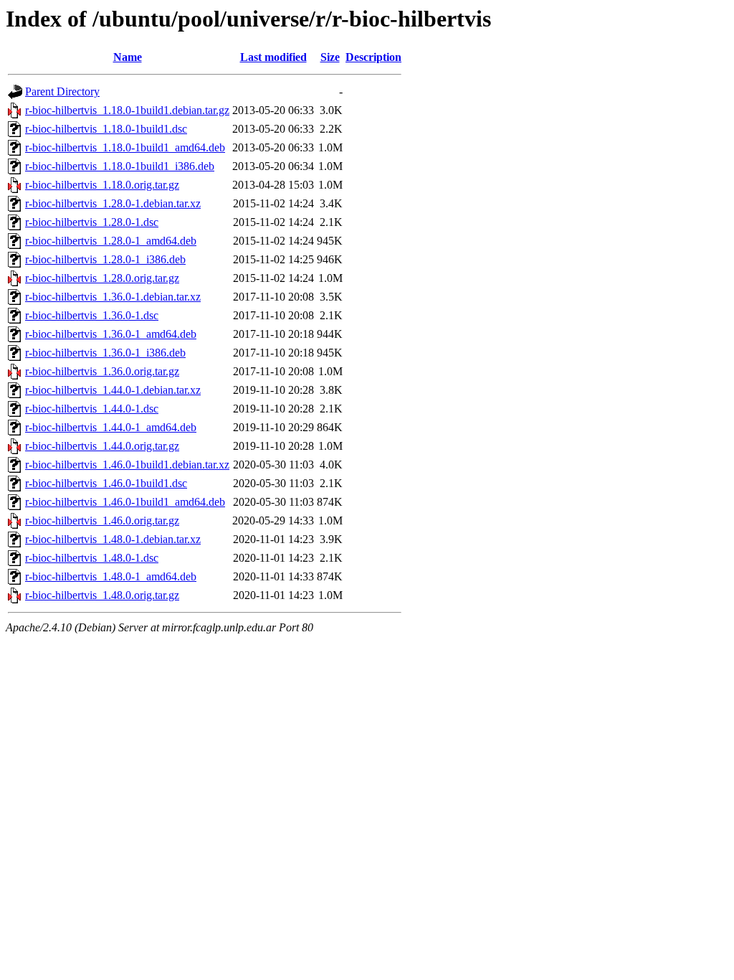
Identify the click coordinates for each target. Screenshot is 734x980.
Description (373, 57)
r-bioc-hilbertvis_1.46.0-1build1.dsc (106, 483)
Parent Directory (62, 91)
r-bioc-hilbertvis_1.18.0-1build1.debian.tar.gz (127, 110)
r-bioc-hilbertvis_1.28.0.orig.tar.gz (102, 278)
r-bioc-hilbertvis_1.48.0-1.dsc (91, 558)
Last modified (273, 57)
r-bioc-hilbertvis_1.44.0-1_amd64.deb (110, 427)
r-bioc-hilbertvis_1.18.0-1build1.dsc (106, 129)
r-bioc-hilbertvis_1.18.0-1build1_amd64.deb (125, 147)
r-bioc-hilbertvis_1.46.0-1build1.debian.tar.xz (127, 464)
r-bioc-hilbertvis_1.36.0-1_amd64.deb (110, 334)
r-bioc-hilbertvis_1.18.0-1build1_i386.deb (119, 166)
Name (127, 57)
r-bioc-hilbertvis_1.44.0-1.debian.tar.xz (113, 390)
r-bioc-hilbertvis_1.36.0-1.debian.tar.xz (113, 297)
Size (330, 57)
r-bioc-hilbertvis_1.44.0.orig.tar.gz (102, 446)
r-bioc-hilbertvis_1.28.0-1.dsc (91, 222)
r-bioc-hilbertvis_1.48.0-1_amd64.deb (110, 576)
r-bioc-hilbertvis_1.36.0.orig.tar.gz (102, 371)
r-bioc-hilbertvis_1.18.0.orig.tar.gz (102, 185)
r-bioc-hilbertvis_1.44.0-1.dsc (91, 408)
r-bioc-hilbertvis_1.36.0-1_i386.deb (105, 353)
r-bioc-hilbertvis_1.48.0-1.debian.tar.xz (113, 539)
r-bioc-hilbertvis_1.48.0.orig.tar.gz (102, 595)
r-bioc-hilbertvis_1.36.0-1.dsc (91, 315)
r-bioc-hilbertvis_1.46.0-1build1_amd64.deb (125, 502)
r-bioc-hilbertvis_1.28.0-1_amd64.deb (110, 241)
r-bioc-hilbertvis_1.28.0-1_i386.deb (105, 259)
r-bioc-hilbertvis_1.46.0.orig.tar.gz (102, 520)
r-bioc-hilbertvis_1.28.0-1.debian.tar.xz (113, 203)
